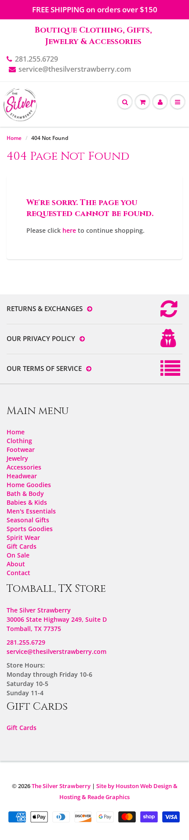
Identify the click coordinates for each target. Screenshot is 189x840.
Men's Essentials (31, 511)
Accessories (24, 467)
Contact (18, 573)
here (69, 230)
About (16, 564)
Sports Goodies (30, 529)
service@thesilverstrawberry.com (74, 69)
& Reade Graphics (106, 797)
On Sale (18, 555)
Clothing (19, 441)
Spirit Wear (23, 537)
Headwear (22, 476)
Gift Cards (21, 546)
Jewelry (17, 458)
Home (14, 138)
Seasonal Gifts (28, 520)
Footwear (21, 449)
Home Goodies (29, 485)
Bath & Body (25, 493)
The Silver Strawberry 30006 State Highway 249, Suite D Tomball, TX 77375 (57, 619)
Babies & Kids (27, 502)
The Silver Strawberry (61, 786)
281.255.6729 (36, 59)
